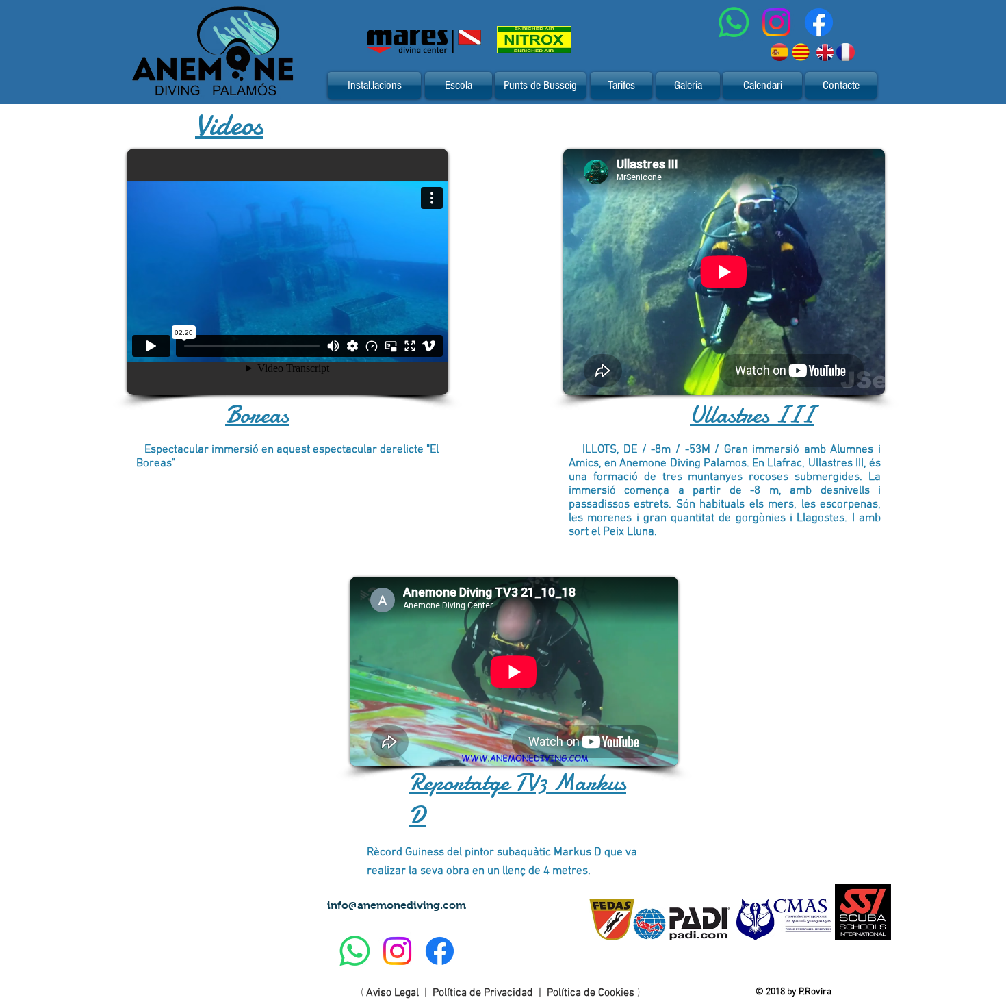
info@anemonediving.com (396, 905)
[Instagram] (776, 22)
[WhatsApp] (734, 22)
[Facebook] (819, 22)
